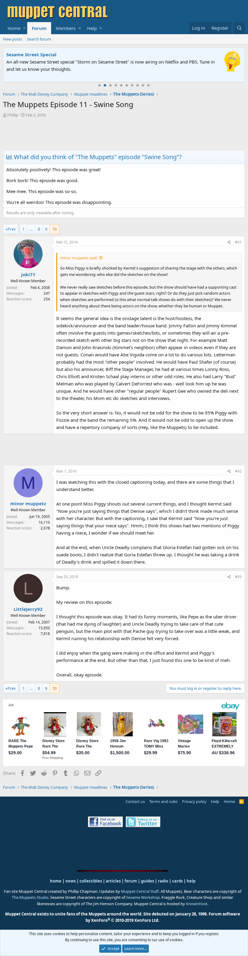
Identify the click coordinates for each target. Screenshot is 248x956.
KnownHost (196, 903)
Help (92, 28)
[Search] (239, 28)
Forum (39, 28)
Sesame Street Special (31, 54)
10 (148, 85)
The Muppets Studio (30, 897)
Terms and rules (163, 801)
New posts (12, 39)
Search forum (39, 39)
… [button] (31, 229)
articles (114, 881)
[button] (24, 28)
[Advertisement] (124, 134)
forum (131, 881)
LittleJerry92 (28, 609)
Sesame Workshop (143, 897)
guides (147, 881)
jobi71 (28, 274)
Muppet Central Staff (140, 891)
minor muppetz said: (78, 257)
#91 (238, 242)
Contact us (135, 801)
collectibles (91, 881)
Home (14, 28)
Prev (12, 229)
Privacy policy (194, 801)
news (70, 881)
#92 (238, 471)
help (191, 881)
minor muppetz (28, 503)
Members (66, 28)
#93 (238, 576)
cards (177, 881)
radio (163, 881)
